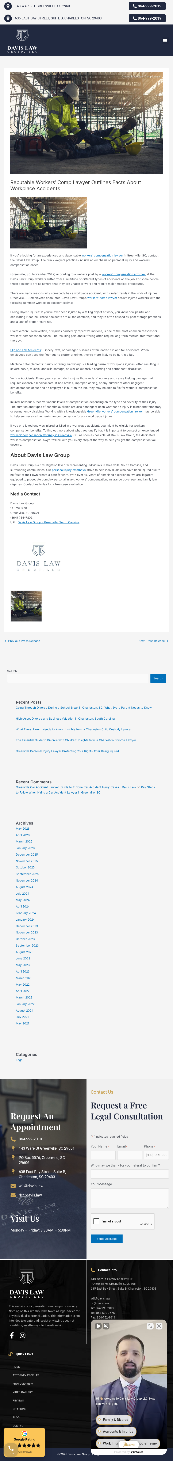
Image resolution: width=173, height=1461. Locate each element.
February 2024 (26, 913)
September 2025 (27, 874)
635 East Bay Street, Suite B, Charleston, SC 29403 (58, 18)
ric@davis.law (30, 1195)
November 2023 (27, 932)
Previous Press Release (22, 641)
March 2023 (24, 978)
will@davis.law (31, 1186)
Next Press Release (153, 641)
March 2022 (24, 997)
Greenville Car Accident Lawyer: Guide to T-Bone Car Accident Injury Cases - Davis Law (76, 787)
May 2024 (23, 900)
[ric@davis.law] (13, 1195)
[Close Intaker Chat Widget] (159, 1326)
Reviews (18, 1400)
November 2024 (27, 880)
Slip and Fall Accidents (25, 350)
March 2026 (24, 841)
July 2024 (22, 893)
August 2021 (24, 1010)
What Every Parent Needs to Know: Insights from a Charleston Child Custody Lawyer (73, 729)
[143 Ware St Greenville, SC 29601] (13, 1148)
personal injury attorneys (69, 470)
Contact (19, 1425)
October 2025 (25, 867)
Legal (19, 1060)
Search (12, 671)
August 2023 (24, 952)
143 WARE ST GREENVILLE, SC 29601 (43, 6)
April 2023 (23, 971)
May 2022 (23, 984)
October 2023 (25, 939)
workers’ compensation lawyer (102, 255)
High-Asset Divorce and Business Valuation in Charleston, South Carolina (65, 718)
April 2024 (23, 906)
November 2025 (27, 861)
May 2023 (23, 965)
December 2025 (27, 854)
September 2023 (27, 945)
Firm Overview (23, 1383)
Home (16, 1366)
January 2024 (25, 919)
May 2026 (23, 828)
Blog (16, 1417)
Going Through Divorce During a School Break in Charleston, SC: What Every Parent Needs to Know (84, 707)
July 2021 (22, 1017)
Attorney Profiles (26, 1375)
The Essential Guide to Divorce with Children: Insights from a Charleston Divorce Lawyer (76, 740)
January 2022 (25, 1004)
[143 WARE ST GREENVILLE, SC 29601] (8, 6)
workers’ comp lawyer (102, 298)
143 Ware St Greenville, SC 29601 (47, 1148)
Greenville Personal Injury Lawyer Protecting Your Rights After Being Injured (68, 751)
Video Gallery (23, 1392)
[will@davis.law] (13, 1185)
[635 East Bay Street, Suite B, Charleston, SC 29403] (8, 18)
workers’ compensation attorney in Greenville (41, 435)
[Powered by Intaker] (137, 1452)
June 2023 (23, 958)
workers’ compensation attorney (124, 274)
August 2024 (24, 887)
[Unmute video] (98, 1326)
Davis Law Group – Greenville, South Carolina (48, 522)
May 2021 (22, 1023)
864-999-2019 (30, 1139)
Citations (19, 1409)
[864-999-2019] (13, 1139)
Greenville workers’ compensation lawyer (115, 411)
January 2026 (25, 848)
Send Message (107, 1238)
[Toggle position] (150, 1326)
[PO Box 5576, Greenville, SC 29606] (13, 1157)
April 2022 (23, 991)
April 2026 (23, 835)
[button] (165, 40)
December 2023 (27, 926)
